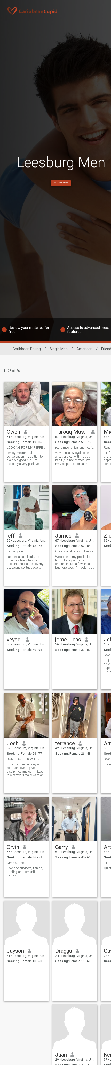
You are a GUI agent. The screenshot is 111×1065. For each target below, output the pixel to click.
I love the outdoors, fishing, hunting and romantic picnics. (25, 871)
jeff (11, 536)
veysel (14, 639)
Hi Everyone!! (16, 551)
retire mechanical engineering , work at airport (75, 447)
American (84, 349)
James (63, 536)
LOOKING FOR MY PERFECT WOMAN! (26, 447)
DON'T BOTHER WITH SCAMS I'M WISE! (26, 759)
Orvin (13, 847)
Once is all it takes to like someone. (75, 551)
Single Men (59, 349)
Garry (61, 847)
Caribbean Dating (27, 349)
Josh (13, 743)
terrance (65, 743)
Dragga (63, 951)
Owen (13, 432)
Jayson (15, 951)
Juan (61, 1055)
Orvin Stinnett (16, 863)
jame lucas (68, 639)
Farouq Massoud (71, 432)
